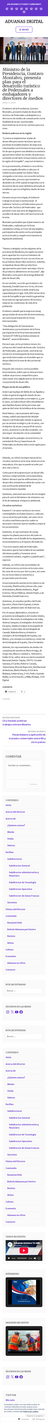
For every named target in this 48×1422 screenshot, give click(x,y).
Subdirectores (14, 859)
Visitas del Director (15, 909)
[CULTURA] (36, 8)
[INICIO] (6, 8)
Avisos (10, 943)
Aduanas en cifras (16, 963)
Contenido (11, 916)
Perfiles (10, 852)
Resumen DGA (14, 922)
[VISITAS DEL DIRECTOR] (26, 8)
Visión (10, 838)
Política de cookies (30, 1411)
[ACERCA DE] (16, 8)
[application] (24, 1250)
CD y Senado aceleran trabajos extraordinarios (16, 721)
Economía (11, 956)
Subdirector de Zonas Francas (24, 895)
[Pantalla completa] (39, 1258)
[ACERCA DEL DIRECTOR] (11, 8)
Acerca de (11, 818)
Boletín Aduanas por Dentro (21, 929)
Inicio (8, 805)
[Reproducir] (9, 1258)
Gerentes (12, 902)
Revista (11, 936)
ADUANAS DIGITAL (24, 21)
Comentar (33, 784)
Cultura (9, 949)
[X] (12, 1012)
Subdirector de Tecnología (22, 882)
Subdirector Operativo (20, 889)
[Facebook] (21, 1012)
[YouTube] (17, 1012)
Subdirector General (19, 865)
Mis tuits (10, 1400)
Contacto (10, 969)
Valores (11, 845)
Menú (25, 29)
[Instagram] (8, 1012)
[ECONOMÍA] (41, 8)
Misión (10, 832)
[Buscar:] (24, 990)
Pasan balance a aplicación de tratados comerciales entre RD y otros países (27, 737)
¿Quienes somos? (16, 825)
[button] (18, 1297)
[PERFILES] (21, 8)
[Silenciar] (35, 1258)
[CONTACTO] (24, 12)
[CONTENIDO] (31, 8)
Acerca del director (15, 812)
